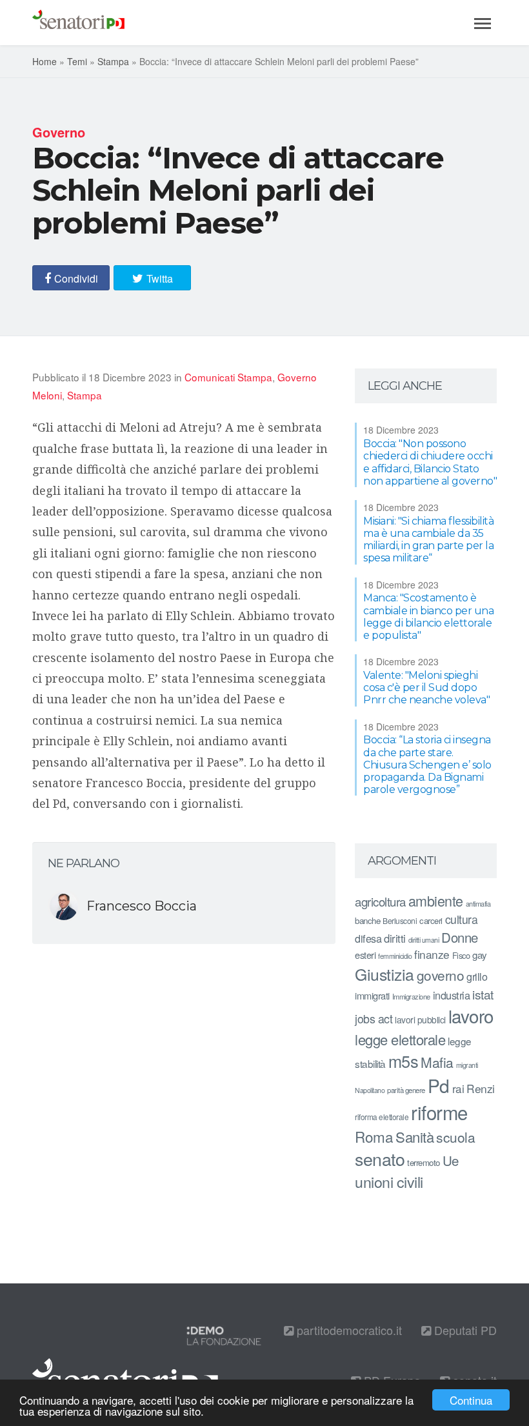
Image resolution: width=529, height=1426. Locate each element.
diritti (395, 938)
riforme (439, 1111)
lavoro (471, 1016)
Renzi (480, 1088)
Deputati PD (464, 1329)
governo (440, 975)
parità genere (406, 1090)
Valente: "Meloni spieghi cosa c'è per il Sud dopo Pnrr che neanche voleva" (426, 687)
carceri (431, 920)
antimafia (478, 903)
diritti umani (423, 940)
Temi (77, 61)
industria (451, 995)
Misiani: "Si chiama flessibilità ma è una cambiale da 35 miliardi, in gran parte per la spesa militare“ (428, 540)
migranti (467, 1065)
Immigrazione (411, 996)
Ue (451, 1160)
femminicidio (395, 956)
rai (458, 1088)
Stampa (113, 61)
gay (479, 954)
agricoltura (380, 901)
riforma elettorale (381, 1116)
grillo (476, 976)
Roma (374, 1136)
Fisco (461, 955)
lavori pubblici (420, 1019)
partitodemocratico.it (348, 1329)
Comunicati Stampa (228, 377)
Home (44, 61)
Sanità (414, 1137)
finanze (432, 954)
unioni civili (389, 1181)
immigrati (372, 995)
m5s (403, 1060)
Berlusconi (400, 920)
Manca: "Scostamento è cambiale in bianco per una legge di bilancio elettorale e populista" (428, 616)
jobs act (373, 1018)
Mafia (437, 1062)
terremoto (423, 1162)
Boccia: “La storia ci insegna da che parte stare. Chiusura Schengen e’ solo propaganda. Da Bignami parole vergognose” (427, 765)
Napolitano (369, 1090)
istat (483, 994)
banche (367, 920)
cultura (461, 919)
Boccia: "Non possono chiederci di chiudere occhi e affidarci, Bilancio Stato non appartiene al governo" (430, 462)
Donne (459, 937)
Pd (439, 1085)
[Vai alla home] (78, 22)
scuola (455, 1137)
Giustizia (384, 974)
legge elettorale (400, 1039)
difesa (368, 938)
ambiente (435, 900)
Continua (471, 1400)
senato (379, 1158)
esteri (365, 954)
